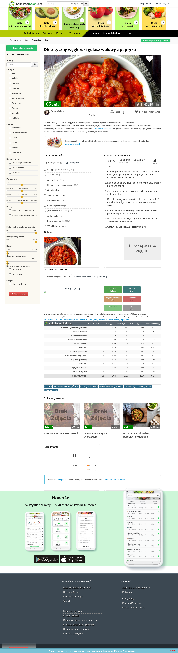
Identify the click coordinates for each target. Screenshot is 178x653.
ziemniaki (139, 386)
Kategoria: (11, 69)
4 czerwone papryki (58, 221)
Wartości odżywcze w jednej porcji (90, 277)
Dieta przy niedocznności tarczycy (80, 620)
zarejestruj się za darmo (114, 479)
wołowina (119, 386)
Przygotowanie (13, 207)
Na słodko (16, 103)
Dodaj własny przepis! (157, 40)
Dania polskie (18, 168)
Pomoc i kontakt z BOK (133, 607)
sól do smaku (54, 216)
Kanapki (15, 83)
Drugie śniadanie (19, 133)
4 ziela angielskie (56, 205)
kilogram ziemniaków (59, 195)
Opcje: (9, 281)
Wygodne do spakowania (23, 210)
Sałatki (15, 78)
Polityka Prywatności (124, 651)
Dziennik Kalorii (112, 33)
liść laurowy (129, 386)
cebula (82, 386)
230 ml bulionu (56, 226)
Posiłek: (10, 124)
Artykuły (47, 33)
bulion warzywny (51, 390)
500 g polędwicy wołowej (60, 169)
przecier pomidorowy (62, 386)
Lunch (14, 138)
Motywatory (128, 592)
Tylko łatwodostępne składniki (25, 215)
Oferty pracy (128, 598)
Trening (128, 33)
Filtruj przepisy (19, 294)
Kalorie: (10, 246)
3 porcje (54, 163)
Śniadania (16, 93)
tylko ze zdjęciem (19, 284)
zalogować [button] (61, 479)
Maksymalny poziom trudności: (21, 227)
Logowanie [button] (145, 3)
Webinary (74, 33)
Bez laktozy (17, 269)
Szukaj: (9, 60)
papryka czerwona (106, 386)
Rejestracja (162, 3)
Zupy (14, 73)
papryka (148, 386)
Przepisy (60, 33)
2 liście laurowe (55, 200)
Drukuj (119, 112)
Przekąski (16, 88)
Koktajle (15, 118)
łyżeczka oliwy (55, 190)
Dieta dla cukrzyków (73, 633)
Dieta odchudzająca (73, 596)
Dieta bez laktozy (71, 616)
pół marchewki (55, 180)
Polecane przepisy (19, 40)
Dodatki (15, 113)
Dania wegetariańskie (21, 163)
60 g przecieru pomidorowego (62, 185)
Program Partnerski (131, 603)
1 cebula (53, 175)
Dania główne (18, 98)
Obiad (14, 143)
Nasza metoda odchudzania (77, 587)
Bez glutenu (17, 274)
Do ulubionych (149, 112)
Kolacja (15, 148)
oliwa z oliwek (92, 386)
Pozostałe (16, 173)
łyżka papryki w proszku (60, 211)
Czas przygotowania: (16, 256)
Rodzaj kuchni (13, 159)
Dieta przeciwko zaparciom (76, 629)
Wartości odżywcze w (58, 277)
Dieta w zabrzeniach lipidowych (79, 624)
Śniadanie (16, 128)
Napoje (15, 108)
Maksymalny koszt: (15, 237)
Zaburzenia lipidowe (102, 128)
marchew (48, 386)
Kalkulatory (30, 33)
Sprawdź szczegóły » (73, 144)
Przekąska (16, 153)
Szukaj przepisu (40, 40)
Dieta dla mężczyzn (73, 611)
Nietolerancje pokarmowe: (18, 266)
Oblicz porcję (73, 163)
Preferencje (11, 179)
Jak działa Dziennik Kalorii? (136, 587)
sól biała (75, 386)
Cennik (66, 601)
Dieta (94, 33)
